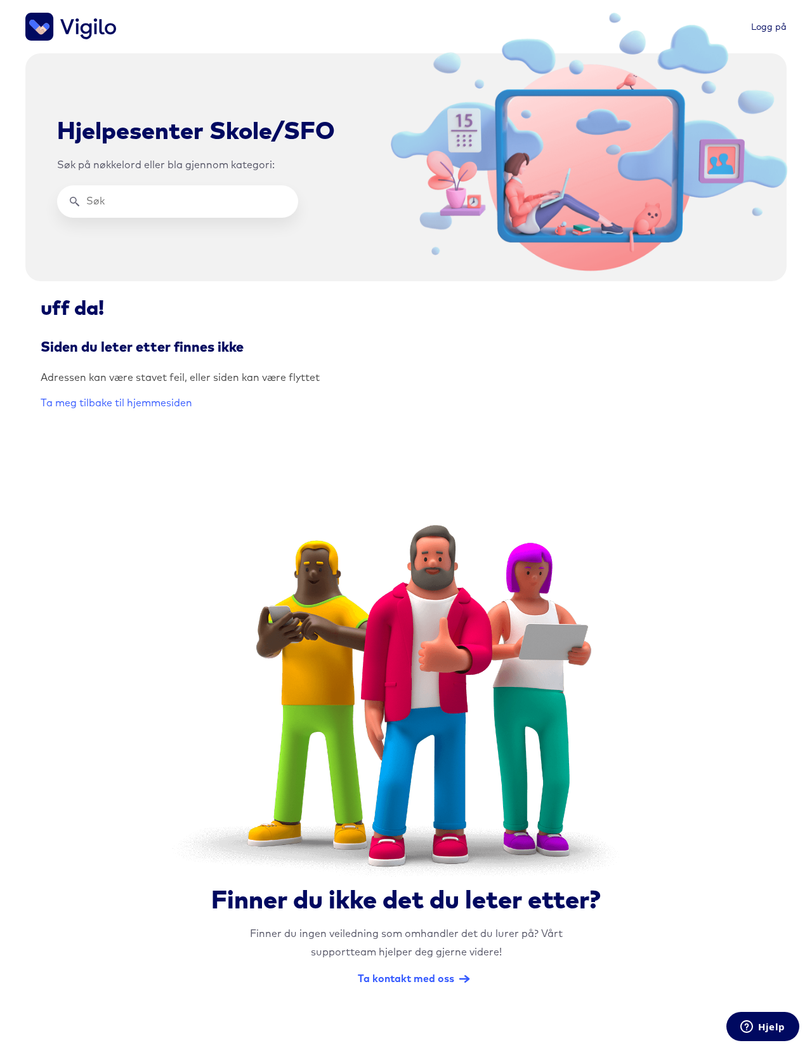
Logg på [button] (769, 27)
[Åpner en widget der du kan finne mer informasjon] (762, 1028)
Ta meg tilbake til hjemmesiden (116, 403)
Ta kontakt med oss (406, 979)
